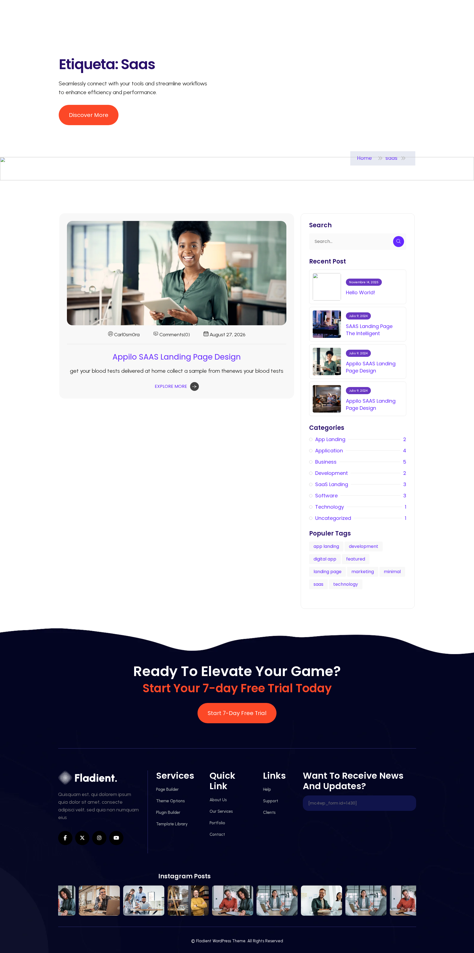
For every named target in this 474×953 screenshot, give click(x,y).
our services (221, 811)
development (363, 546)
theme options (170, 800)
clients (269, 812)
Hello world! (360, 292)
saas (318, 584)
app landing (326, 546)
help (267, 789)
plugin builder (168, 812)
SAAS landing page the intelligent (369, 330)
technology (345, 584)
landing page (328, 571)
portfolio (217, 822)
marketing (362, 571)
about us (218, 799)
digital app (325, 559)
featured (355, 559)
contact (217, 834)
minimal (392, 571)
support (270, 800)
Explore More (171, 386)
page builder (167, 789)
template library (172, 824)
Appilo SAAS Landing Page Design (176, 357)
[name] (89, 115)
